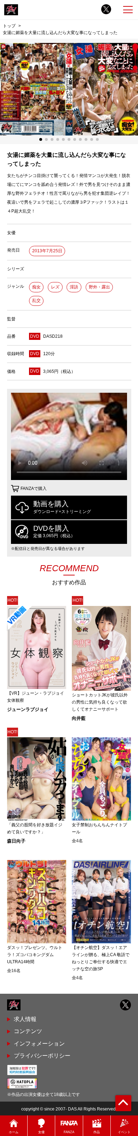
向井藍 (79, 718)
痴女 (36, 287)
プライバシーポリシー (42, 1056)
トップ (9, 25)
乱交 (36, 300)
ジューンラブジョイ (27, 709)
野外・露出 (99, 287)
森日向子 (16, 841)
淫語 (74, 287)
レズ (55, 287)
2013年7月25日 (47, 250)
